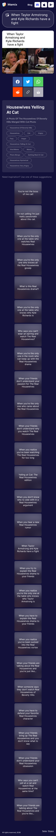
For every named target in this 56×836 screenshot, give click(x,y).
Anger (23, 139)
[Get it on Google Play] (51, 4)
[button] (28, 92)
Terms (44, 831)
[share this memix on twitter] (28, 82)
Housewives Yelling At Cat (20, 144)
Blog (30, 4)
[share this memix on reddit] (18, 92)
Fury (11, 139)
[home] (9, 4)
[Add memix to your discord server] (37, 4)
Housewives (15, 133)
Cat (28, 133)
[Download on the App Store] (44, 4)
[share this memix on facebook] (18, 82)
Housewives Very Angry (19, 166)
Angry (40, 133)
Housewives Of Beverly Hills (21, 128)
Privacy (51, 831)
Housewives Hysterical (19, 160)
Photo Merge (15, 155)
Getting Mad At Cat (35, 155)
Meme (29, 149)
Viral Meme (14, 149)
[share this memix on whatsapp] (38, 82)
